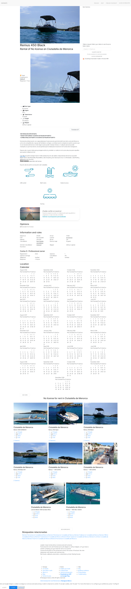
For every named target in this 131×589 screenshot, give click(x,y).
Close (13, 587)
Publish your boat (111, 3)
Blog (44, 574)
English (96, 3)
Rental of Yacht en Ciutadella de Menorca (39, 538)
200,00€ (38, 239)
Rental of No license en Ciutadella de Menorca (35, 535)
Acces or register (124, 3)
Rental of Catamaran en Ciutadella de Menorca (48, 537)
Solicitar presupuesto (66, 572)
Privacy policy (82, 572)
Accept (4, 587)
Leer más (22, 156)
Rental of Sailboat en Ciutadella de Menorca (87, 535)
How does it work (47, 570)
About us (45, 572)
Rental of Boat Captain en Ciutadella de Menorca (75, 537)
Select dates (86, 46)
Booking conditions (83, 570)
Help (102, 3)
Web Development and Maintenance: (55, 581)
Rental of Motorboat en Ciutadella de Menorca (61, 535)
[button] (75, 129)
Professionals (64, 570)
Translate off (75, 129)
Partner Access (47, 576)
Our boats (4, 3)
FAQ (79, 568)
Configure (21, 587)
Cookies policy (82, 574)
